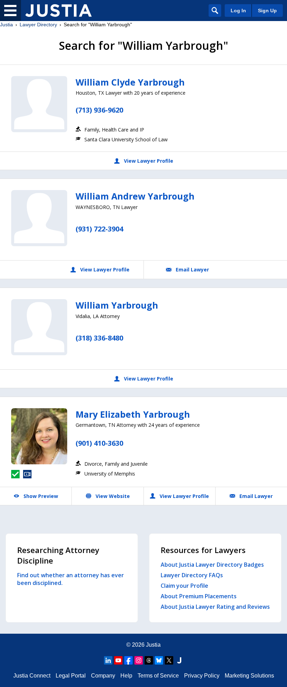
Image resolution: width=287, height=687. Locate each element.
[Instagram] (138, 660)
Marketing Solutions (249, 676)
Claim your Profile (184, 586)
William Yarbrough (117, 305)
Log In (238, 10)
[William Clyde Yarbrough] (39, 104)
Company (103, 676)
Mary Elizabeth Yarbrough (133, 414)
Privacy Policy (201, 676)
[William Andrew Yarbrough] (39, 218)
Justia (6, 24)
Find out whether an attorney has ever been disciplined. (70, 579)
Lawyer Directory (38, 24)
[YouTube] (118, 660)
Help (126, 676)
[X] (169, 660)
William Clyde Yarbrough (130, 82)
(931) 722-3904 (99, 229)
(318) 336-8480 (99, 338)
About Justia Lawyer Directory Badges (212, 564)
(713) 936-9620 (99, 110)
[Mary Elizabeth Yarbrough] (39, 436)
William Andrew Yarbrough (135, 196)
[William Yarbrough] (39, 327)
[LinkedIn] (108, 660)
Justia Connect (31, 676)
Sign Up (267, 10)
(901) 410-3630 (99, 443)
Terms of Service (158, 676)
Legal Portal (71, 676)
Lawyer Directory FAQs (192, 575)
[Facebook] (128, 660)
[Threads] (149, 660)
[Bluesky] (159, 660)
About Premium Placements (199, 596)
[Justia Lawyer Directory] (58, 10)
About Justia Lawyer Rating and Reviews (215, 607)
